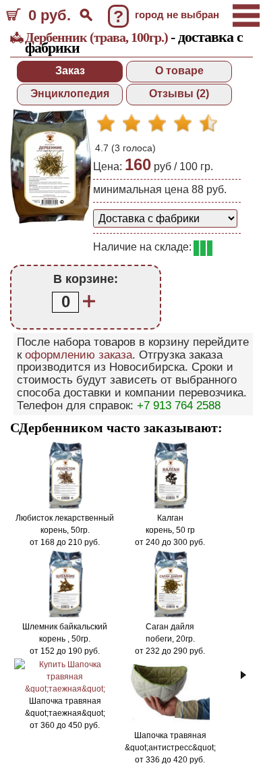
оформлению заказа (78, 354)
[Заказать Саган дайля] (170, 614)
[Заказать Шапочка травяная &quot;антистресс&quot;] (170, 723)
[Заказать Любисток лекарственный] (65, 506)
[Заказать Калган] (170, 506)
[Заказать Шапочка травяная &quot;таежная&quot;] (64, 689)
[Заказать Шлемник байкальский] (65, 614)
